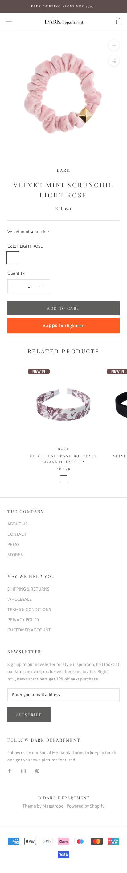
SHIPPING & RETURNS (28, 589)
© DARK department (64, 797)
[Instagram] (23, 770)
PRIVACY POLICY (23, 619)
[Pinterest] (37, 770)
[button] (63, 325)
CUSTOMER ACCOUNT (29, 629)
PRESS (13, 544)
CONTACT (17, 534)
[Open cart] (118, 21)
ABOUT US (17, 523)
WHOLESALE (19, 599)
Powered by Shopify (85, 806)
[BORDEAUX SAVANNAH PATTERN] (63, 478)
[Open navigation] (9, 21)
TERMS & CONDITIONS (29, 609)
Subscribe (29, 714)
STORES (15, 554)
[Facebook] (9, 770)
